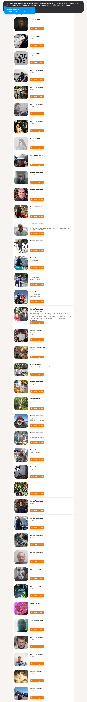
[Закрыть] (32, 9)
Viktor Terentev (35, 19)
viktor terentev (35, 399)
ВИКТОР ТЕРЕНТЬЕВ (37, 156)
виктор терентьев (36, 224)
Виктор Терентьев (36, 70)
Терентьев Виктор (36, 603)
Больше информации (62, 5)
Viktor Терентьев (36, 207)
